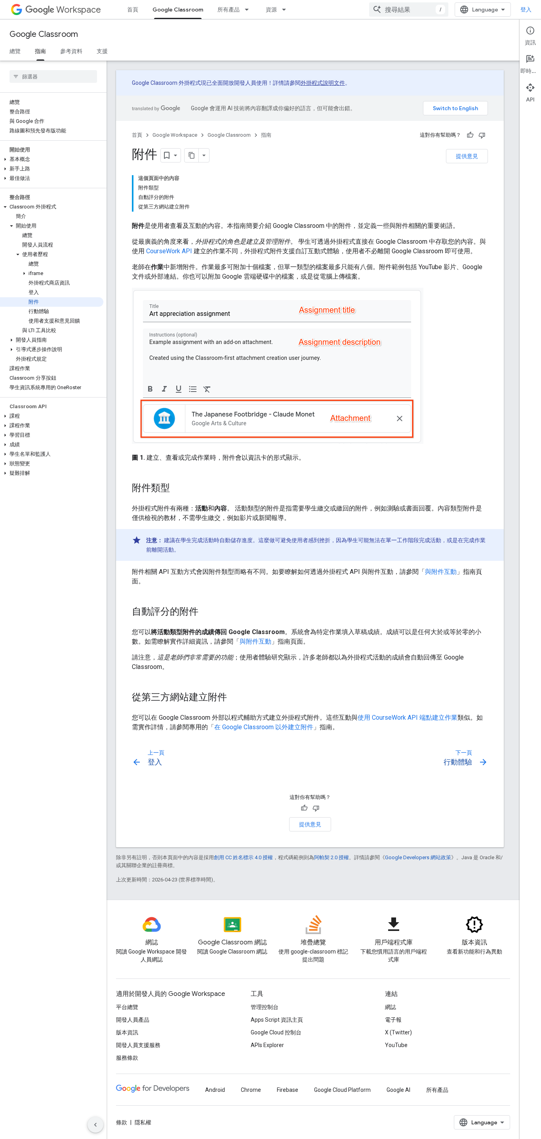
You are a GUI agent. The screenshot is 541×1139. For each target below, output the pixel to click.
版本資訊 (127, 1032)
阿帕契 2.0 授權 (331, 857)
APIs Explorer (267, 1045)
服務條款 (127, 1058)
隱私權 (143, 1122)
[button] (51, 159)
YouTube (396, 1045)
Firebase (287, 1090)
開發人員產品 (132, 1020)
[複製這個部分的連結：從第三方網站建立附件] (235, 698)
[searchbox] (53, 76)
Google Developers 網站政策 (418, 857)
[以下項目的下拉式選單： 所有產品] (249, 9)
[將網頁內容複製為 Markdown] (192, 155)
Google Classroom (177, 9)
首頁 (132, 9)
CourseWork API (169, 251)
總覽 (15, 51)
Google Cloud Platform (342, 1090)
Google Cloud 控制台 (276, 1032)
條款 (121, 1122)
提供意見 (467, 156)
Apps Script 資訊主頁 (277, 1020)
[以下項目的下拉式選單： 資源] (286, 9)
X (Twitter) (398, 1032)
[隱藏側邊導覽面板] (95, 1125)
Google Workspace (174, 135)
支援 (102, 51)
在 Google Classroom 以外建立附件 (263, 727)
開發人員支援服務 (138, 1045)
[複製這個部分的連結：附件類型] (178, 488)
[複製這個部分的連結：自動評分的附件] (206, 612)
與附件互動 (441, 571)
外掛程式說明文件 (323, 83)
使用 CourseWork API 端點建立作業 (407, 717)
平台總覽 (127, 1007)
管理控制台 (264, 1007)
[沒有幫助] (482, 135)
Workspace (78, 9)
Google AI (398, 1090)
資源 (271, 9)
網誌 (390, 1007)
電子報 (393, 1020)
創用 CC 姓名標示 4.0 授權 (243, 857)
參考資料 (71, 51)
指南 (40, 51)
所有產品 (228, 9)
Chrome (251, 1090)
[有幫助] (470, 135)
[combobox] (408, 9)
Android (215, 1090)
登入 (525, 9)
